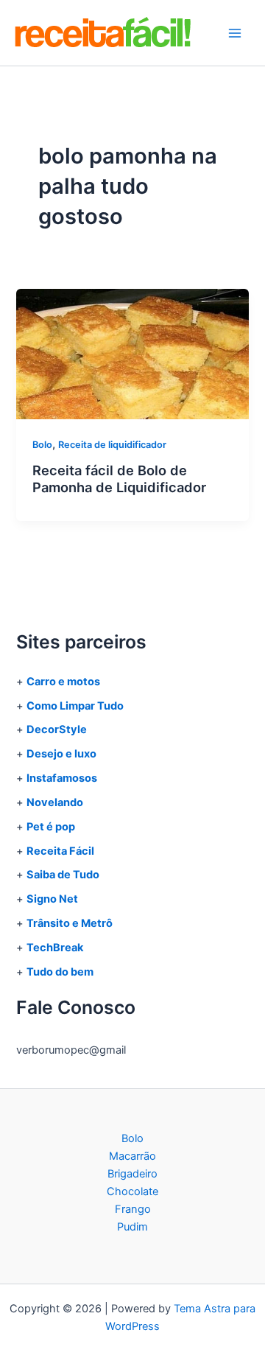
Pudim (132, 1226)
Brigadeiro (132, 1173)
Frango (133, 1209)
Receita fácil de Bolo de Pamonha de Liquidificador (119, 479)
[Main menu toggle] (234, 33)
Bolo (42, 444)
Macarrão (132, 1156)
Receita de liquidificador (112, 444)
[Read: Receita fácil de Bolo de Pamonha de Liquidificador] (132, 353)
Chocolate (132, 1191)
